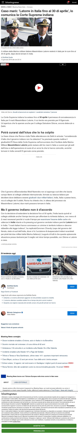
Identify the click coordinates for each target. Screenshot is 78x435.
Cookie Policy (16, 421)
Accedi (74, 2)
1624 (42, 398)
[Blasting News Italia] (12, 2)
